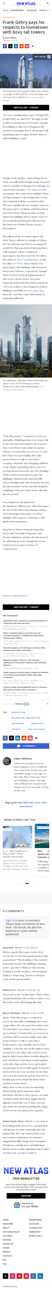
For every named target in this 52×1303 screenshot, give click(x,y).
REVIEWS (7, 1239)
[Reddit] (21, 46)
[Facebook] (5, 46)
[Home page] (26, 4)
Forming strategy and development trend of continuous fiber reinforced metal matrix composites (25, 688)
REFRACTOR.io (35, 1235)
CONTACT (7, 1256)
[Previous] (7, 851)
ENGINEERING (17, 10)
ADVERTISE (8, 1243)
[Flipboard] (27, 46)
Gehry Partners (19, 595)
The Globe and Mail (36, 189)
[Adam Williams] (7, 761)
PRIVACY (7, 1252)
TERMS (6, 1247)
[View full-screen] (49, 56)
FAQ (5, 1264)
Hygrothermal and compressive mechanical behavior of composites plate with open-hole (25, 622)
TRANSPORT (45, 10)
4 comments (28, 746)
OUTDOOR (31, 10)
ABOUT (6, 1227)
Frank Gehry (37, 724)
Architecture (8, 17)
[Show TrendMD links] (47, 703)
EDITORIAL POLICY (11, 1231)
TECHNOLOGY (35, 1227)
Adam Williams (23, 758)
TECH (5, 10)
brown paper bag (34, 290)
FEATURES (7, 1235)
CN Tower (18, 263)
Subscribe (26, 1195)
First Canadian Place (28, 259)
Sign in (10, 920)
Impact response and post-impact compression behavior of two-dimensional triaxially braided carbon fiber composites (25, 674)
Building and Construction (26, 718)
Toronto (16, 729)
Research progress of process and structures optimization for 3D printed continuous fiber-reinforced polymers (24, 662)
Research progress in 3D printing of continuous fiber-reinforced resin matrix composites (24, 649)
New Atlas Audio (36, 729)
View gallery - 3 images (26, 107)
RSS (4, 1260)
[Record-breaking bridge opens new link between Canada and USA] (26, 836)
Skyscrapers (18, 724)
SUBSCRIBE (8, 1223)
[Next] (45, 851)
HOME (6, 1219)
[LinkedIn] (16, 46)
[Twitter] (10, 46)
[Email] (33, 46)
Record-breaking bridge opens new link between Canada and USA (25, 854)
